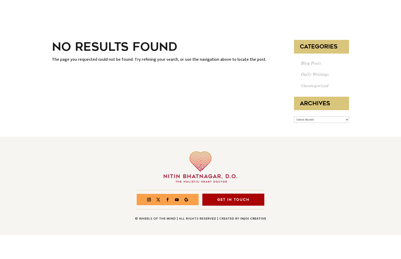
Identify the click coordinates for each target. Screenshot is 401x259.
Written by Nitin (348, 13)
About (201, 13)
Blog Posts (311, 63)
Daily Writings (315, 74)
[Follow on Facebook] (167, 199)
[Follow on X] (158, 199)
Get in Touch (233, 199)
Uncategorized (314, 85)
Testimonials (306, 13)
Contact (384, 13)
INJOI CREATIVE (253, 218)
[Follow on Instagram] (149, 199)
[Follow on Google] (186, 199)
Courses (253, 13)
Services (225, 13)
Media (277, 13)
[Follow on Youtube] (177, 199)
